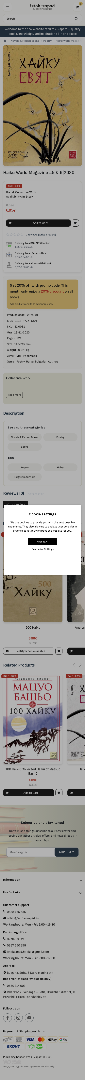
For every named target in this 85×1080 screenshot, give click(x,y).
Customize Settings (43, 549)
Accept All (42, 541)
